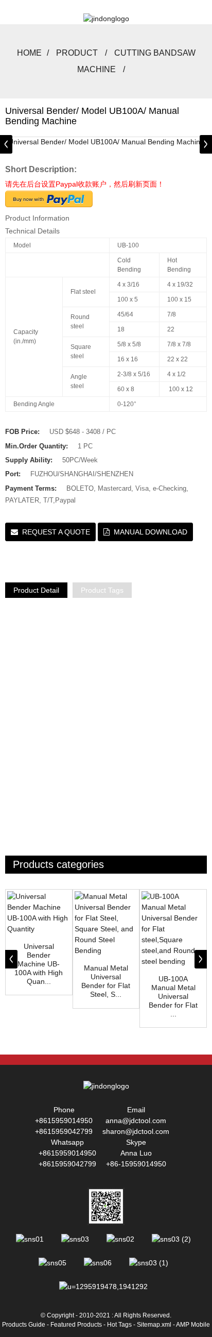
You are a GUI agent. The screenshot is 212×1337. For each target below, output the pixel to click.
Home (29, 52)
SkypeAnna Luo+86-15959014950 (136, 1153)
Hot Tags (119, 1324)
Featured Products (76, 1324)
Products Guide (23, 1324)
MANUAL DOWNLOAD (150, 532)
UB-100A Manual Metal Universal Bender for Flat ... (173, 996)
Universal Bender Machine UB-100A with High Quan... (38, 963)
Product (77, 52)
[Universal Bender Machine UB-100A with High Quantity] (38, 912)
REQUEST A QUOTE (56, 532)
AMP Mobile (193, 1324)
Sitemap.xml (154, 1324)
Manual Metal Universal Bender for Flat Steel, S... (105, 981)
